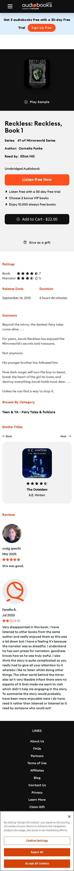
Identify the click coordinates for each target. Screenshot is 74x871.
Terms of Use (37, 763)
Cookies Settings (37, 840)
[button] (7, 436)
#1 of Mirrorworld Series (36, 140)
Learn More (37, 799)
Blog (37, 777)
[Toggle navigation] (10, 6)
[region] (37, 841)
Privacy (37, 792)
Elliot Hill (27, 156)
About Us (37, 741)
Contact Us (37, 785)
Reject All (37, 852)
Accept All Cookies (37, 863)
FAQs (37, 748)
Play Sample (39, 102)
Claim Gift (37, 807)
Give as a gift (40, 242)
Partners (37, 756)
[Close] (69, 816)
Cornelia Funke (31, 148)
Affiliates (37, 770)
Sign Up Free (42, 27)
